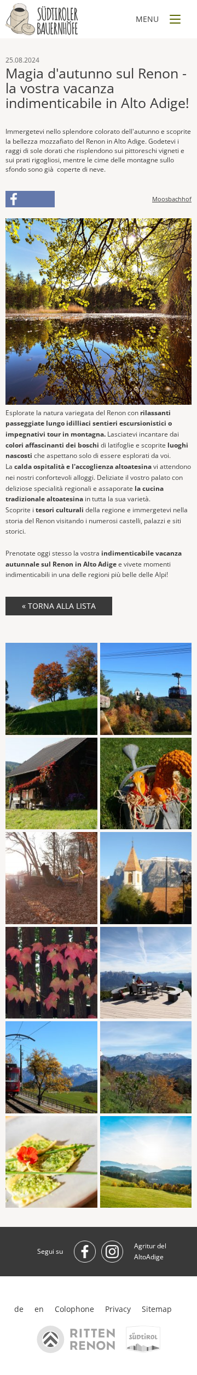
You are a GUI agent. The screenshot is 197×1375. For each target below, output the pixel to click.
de (19, 1309)
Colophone (74, 1309)
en (39, 1309)
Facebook (30, 199)
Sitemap (157, 1309)
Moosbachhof (172, 199)
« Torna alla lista (59, 606)
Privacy (118, 1309)
